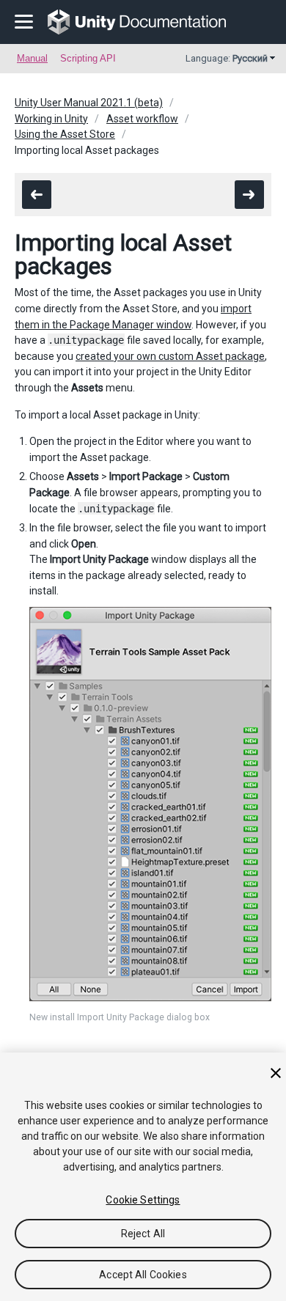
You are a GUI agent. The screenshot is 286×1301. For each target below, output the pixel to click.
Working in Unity (51, 119)
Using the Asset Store (65, 134)
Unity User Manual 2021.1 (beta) (89, 102)
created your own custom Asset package (170, 356)
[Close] (276, 1073)
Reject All (143, 1233)
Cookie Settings (143, 1200)
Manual (32, 58)
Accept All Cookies (143, 1274)
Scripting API (88, 58)
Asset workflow (142, 119)
